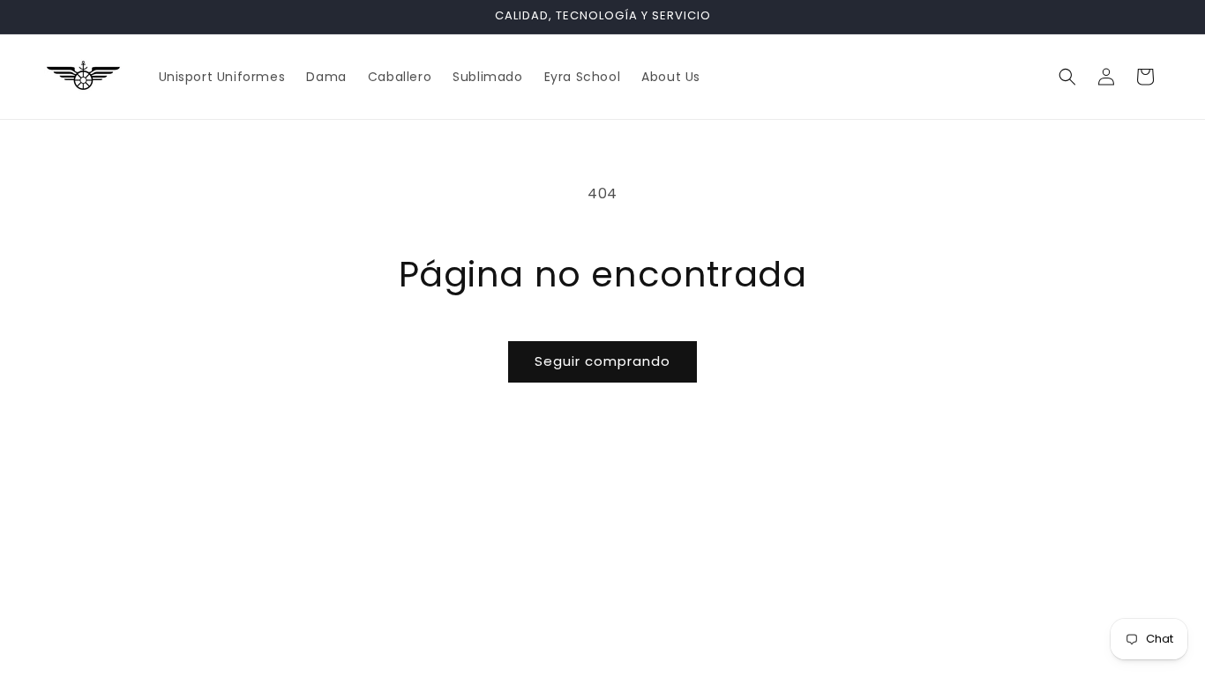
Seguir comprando (602, 361)
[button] (1067, 76)
